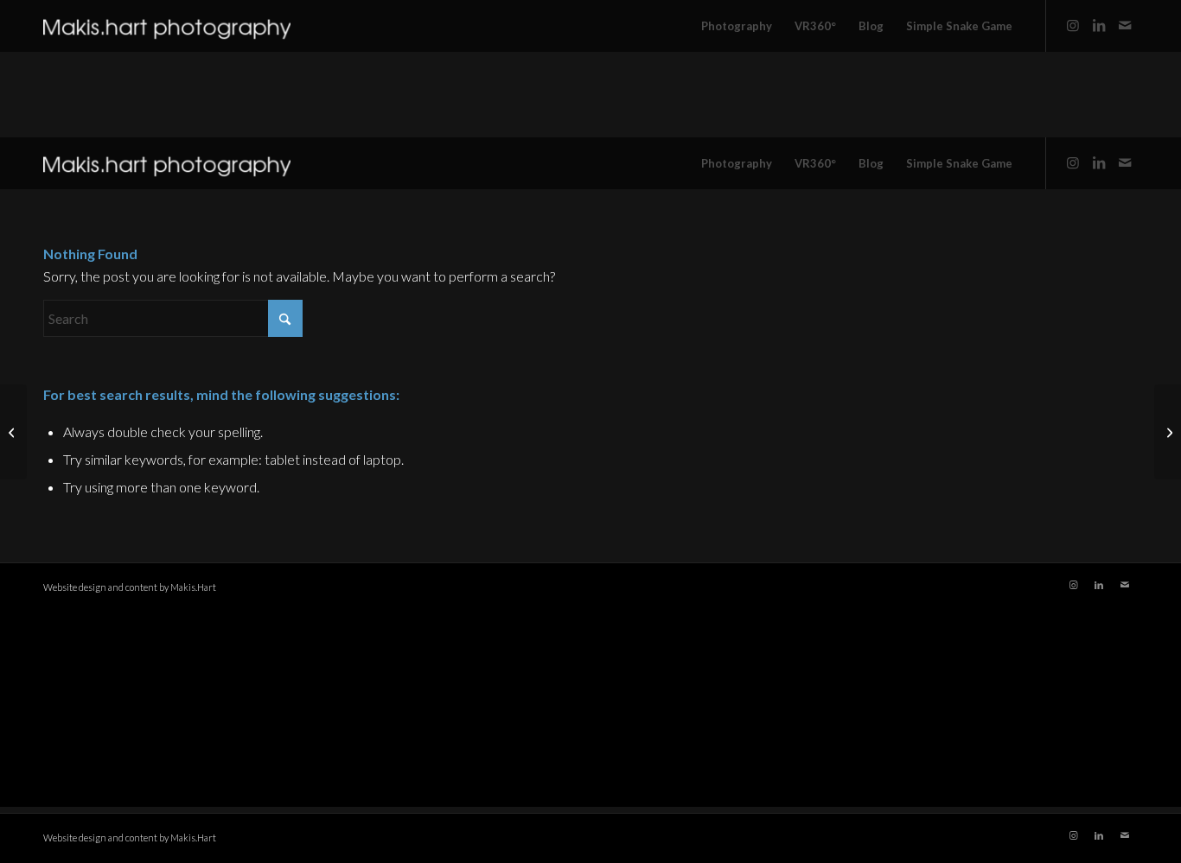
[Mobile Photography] (13, 431)
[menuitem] (736, 26)
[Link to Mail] (1125, 25)
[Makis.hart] (166, 26)
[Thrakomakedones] (1167, 431)
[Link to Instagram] (1073, 25)
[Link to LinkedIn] (1099, 25)
